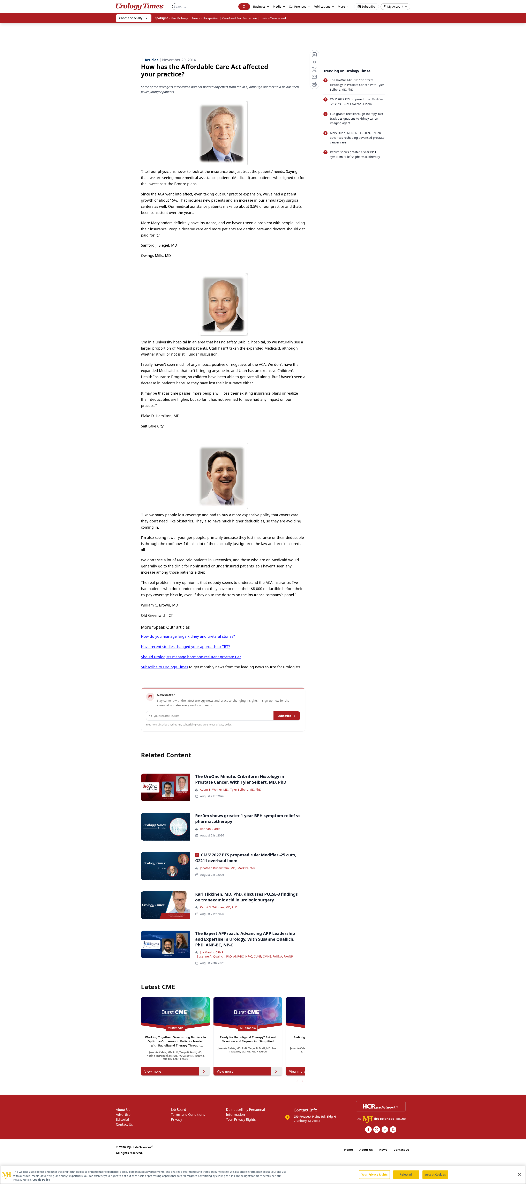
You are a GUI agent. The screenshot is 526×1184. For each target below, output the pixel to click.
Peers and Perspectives (205, 18)
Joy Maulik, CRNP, (212, 952)
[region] (263, 1175)
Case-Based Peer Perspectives (239, 18)
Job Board (178, 1109)
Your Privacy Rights (241, 1119)
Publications (322, 6)
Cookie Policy (41, 1180)
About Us (123, 1109)
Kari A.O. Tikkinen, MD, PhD (218, 907)
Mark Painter (246, 868)
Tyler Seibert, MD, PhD (245, 789)
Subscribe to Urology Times (164, 666)
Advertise (123, 1114)
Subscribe (284, 716)
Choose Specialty (130, 18)
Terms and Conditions (188, 1114)
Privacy (176, 1119)
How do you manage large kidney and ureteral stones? (188, 636)
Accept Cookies (435, 1174)
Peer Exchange (179, 18)
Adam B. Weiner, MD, (214, 789)
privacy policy (223, 724)
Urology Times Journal (273, 18)
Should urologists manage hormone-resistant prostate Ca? (191, 656)
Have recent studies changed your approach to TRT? (185, 646)
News (383, 1150)
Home (348, 1150)
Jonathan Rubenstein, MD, (218, 868)
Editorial (122, 1119)
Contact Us (124, 1124)
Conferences (297, 6)
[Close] (519, 1174)
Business (259, 6)
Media (277, 6)
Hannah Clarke (210, 829)
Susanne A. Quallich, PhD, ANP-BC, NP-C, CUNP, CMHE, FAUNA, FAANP (245, 956)
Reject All (406, 1174)
